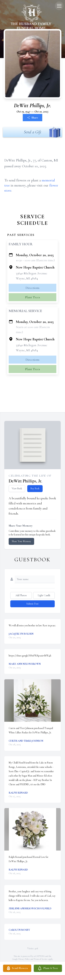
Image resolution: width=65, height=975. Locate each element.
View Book (17, 488)
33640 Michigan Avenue (31, 273)
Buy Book (35, 488)
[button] (32, 700)
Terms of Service (41, 959)
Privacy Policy (24, 959)
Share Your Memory (21, 541)
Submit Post (32, 603)
